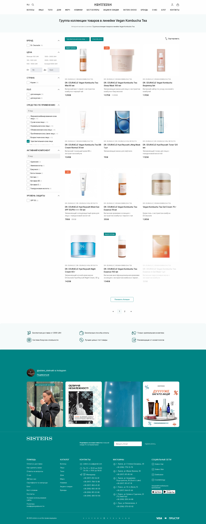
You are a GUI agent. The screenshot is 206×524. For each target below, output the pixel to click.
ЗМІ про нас (31, 479)
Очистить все (97, 39)
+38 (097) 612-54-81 (91, 478)
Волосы (63, 464)
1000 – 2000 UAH (50, 56)
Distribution (159, 475)
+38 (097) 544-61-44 (124, 490)
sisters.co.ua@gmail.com (92, 464)
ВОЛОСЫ (30, 10)
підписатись (150, 444)
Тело (62, 471)
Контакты (30, 494)
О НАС (154, 10)
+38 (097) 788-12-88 (91, 482)
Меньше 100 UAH (33, 56)
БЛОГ (163, 10)
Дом (62, 475)
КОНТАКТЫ (174, 10)
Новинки (63, 483)
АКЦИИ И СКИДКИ (111, 10)
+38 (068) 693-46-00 (91, 489)
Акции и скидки (66, 486)
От (28, 70)
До (45, 70)
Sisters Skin (159, 469)
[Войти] (172, 4)
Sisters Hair (159, 464)
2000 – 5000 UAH (51, 60)
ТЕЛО (50, 10)
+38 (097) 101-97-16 (124, 483)
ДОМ (59, 10)
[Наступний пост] (175, 404)
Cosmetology (160, 480)
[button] (77, 39)
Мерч (62, 479)
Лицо (62, 468)
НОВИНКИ (78, 10)
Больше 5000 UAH (51, 64)
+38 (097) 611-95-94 (124, 474)
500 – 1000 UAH (32, 64)
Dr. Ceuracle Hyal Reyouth (125, 141)
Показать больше (122, 299)
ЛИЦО (41, 10)
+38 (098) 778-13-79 (124, 467)
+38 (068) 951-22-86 (91, 492)
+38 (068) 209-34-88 (124, 499)
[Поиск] (32, 4)
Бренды (63, 490)
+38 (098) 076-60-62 (124, 506)
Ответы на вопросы (35, 471)
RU (28, 4)
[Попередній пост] (31, 404)
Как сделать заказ (34, 468)
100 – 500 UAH (32, 60)
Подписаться (43, 375)
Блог (28, 486)
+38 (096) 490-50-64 (91, 496)
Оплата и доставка (34, 464)
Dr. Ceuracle (70, 79)
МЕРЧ (67, 10)
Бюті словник (32, 490)
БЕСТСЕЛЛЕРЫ (93, 10)
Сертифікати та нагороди (37, 483)
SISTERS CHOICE (130, 10)
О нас (29, 475)
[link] (177, 4)
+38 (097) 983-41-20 (91, 485)
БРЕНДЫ (144, 10)
